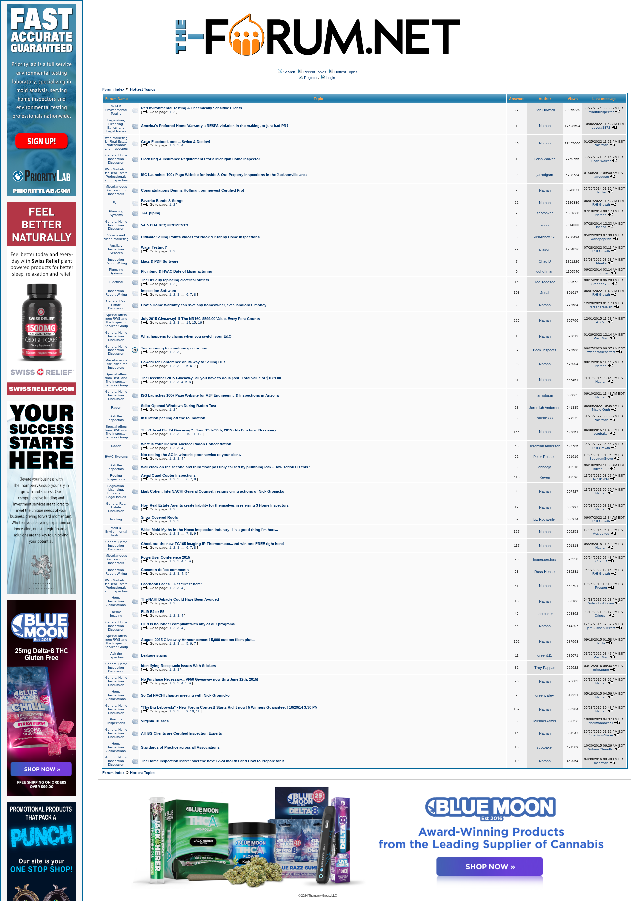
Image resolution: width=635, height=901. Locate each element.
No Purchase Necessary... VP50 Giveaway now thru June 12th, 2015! (199, 679)
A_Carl (601, 322)
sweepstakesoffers (601, 352)
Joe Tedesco (544, 282)
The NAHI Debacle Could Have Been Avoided (180, 599)
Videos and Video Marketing (116, 237)
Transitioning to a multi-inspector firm (174, 348)
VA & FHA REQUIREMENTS (164, 225)
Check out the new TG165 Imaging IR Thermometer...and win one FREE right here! (212, 544)
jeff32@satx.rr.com (601, 628)
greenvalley (544, 695)
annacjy (544, 467)
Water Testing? (154, 247)
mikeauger (601, 669)
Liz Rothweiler (544, 519)
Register (310, 78)
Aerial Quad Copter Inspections (168, 475)
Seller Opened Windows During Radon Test (178, 406)
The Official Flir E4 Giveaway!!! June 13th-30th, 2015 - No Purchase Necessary (208, 430)
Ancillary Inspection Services (116, 249)
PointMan (601, 145)
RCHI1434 (601, 479)
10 (188, 434)
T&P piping (150, 213)
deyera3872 (601, 127)
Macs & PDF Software (159, 261)
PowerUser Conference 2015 (165, 557)
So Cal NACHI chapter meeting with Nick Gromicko (185, 695)
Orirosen (601, 615)
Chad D (545, 261)
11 (194, 434)
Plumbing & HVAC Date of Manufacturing (176, 271)
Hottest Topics (346, 72)
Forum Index (113, 89)
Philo (601, 643)
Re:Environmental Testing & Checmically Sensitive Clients (191, 108)
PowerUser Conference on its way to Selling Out (183, 362)
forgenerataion (601, 306)
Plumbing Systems (116, 213)
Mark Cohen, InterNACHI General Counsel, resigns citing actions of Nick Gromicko (212, 491)
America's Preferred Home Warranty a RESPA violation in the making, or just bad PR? (215, 126)
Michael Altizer (544, 721)
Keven (545, 477)
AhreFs (601, 263)
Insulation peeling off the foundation (173, 418)
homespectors (544, 559)
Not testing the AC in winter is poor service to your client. (191, 455)
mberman (601, 763)
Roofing (116, 519)
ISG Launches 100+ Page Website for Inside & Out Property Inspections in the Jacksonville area (224, 175)
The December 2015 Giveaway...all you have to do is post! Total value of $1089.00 (211, 378)
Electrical (116, 282)
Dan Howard (545, 110)
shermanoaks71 (601, 723)
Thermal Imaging (116, 613)
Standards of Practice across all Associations (180, 747)
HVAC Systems (116, 456)
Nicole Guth (601, 409)
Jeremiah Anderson (544, 408)
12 (200, 434)
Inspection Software (158, 291)
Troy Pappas (544, 668)
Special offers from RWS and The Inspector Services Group (116, 320)
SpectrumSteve (601, 458)
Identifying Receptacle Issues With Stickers (178, 666)
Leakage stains (154, 655)
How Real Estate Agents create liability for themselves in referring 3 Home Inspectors (215, 505)
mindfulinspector (601, 112)
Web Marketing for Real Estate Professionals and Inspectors (116, 143)
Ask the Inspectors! (116, 418)
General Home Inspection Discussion (116, 158)
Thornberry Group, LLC (322, 895)
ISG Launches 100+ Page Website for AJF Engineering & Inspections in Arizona (210, 395)
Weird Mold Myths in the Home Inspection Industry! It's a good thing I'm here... (209, 530)
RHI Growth (601, 204)
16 (200, 322)
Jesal (544, 293)
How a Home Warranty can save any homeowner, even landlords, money (203, 305)
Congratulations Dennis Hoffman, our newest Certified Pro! (192, 190)
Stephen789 (601, 284)
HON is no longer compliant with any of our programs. (188, 624)
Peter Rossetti (544, 457)
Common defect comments (165, 570)
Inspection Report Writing (116, 261)
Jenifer (601, 192)
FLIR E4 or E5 (152, 612)
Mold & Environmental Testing (116, 109)
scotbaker (545, 213)
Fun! (116, 202)
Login (330, 78)
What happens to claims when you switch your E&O (186, 336)
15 (194, 322)
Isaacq (544, 225)
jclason (544, 249)
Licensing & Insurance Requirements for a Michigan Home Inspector (200, 159)
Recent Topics (314, 72)
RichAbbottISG (545, 237)
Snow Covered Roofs (159, 517)
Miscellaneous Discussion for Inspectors (116, 190)
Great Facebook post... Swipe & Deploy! (175, 141)
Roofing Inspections (116, 477)
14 (188, 322)
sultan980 (601, 469)
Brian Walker (544, 159)
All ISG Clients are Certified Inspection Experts (181, 733)
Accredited (601, 533)
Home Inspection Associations (116, 601)
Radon (116, 407)
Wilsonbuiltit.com (601, 603)
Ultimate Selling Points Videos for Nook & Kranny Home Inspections (200, 237)
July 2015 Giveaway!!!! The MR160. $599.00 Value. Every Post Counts (200, 319)
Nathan (545, 126)
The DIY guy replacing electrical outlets (175, 280)
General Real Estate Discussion (116, 304)
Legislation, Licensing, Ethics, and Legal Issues (116, 125)
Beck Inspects (544, 350)
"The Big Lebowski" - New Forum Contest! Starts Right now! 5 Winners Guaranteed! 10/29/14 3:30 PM (229, 707)
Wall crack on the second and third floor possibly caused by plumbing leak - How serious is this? (225, 467)
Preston (601, 587)
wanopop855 (601, 239)
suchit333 (545, 418)
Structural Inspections (116, 721)
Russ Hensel (544, 572)
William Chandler (601, 749)
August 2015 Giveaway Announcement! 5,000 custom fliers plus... (198, 640)
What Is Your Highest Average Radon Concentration (186, 444)
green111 (544, 655)
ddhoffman (544, 271)
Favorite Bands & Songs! (163, 201)
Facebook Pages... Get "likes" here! (171, 584)
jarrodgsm (545, 175)
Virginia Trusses (155, 721)
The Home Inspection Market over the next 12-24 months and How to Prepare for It (212, 761)
